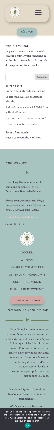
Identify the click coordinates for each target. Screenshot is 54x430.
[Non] (50, 418)
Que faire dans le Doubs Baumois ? (25, 118)
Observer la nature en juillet (21, 124)
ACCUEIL (27, 252)
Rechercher (41, 77)
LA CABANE (27, 260)
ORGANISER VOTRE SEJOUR (27, 267)
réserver (27, 31)
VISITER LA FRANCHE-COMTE (27, 274)
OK (27, 425)
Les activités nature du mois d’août (25, 91)
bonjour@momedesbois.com (22, 217)
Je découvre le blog (27, 300)
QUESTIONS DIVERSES (27, 282)
